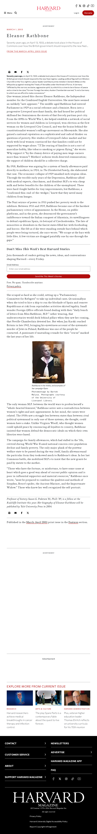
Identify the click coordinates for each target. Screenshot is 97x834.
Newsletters (60, 743)
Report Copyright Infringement (43, 826)
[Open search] (15, 13)
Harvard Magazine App (66, 761)
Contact (11, 743)
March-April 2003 (29, 51)
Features (73, 522)
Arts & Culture (43, 709)
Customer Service (17, 754)
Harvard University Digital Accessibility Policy (48, 821)
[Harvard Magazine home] (48, 9)
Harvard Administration (77, 709)
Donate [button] (88, 13)
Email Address (13, 265)
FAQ (53, 770)
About (9, 765)
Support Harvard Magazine (24, 777)
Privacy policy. (14, 286)
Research (11, 709)
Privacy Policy (35, 816)
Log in (76, 13)
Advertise (58, 752)
